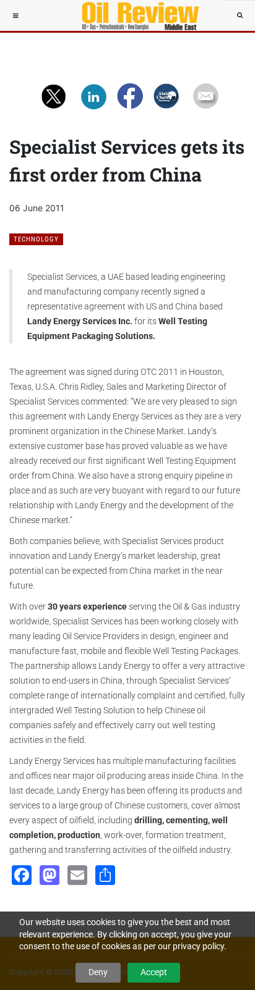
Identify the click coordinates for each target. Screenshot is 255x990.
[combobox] (239, 15)
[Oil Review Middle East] (134, 15)
